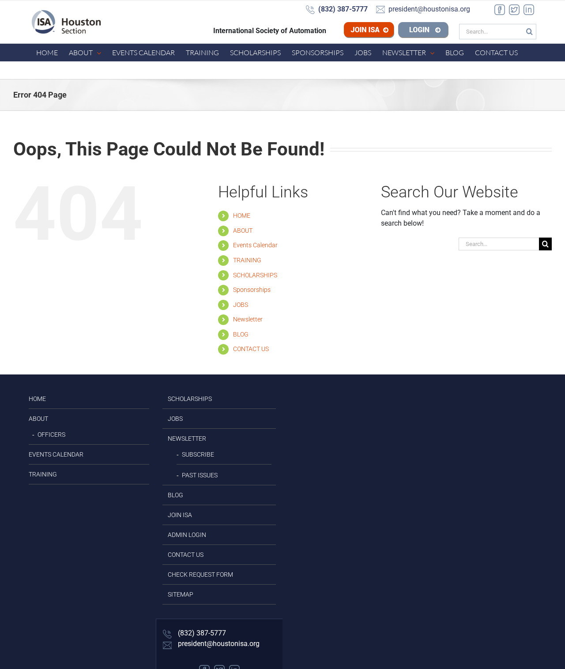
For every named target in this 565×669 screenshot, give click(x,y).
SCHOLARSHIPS (255, 275)
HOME (241, 215)
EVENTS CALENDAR (56, 454)
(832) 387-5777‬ (201, 633)
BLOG (241, 334)
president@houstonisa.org (218, 643)
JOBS (240, 304)
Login (423, 31)
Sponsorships (252, 289)
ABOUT (242, 230)
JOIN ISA (180, 514)
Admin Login (187, 534)
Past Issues (200, 475)
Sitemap (180, 594)
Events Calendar (255, 245)
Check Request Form (200, 574)
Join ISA (383, 30)
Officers (51, 434)
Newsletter (248, 319)
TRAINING (247, 260)
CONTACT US (251, 348)
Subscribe (198, 454)
